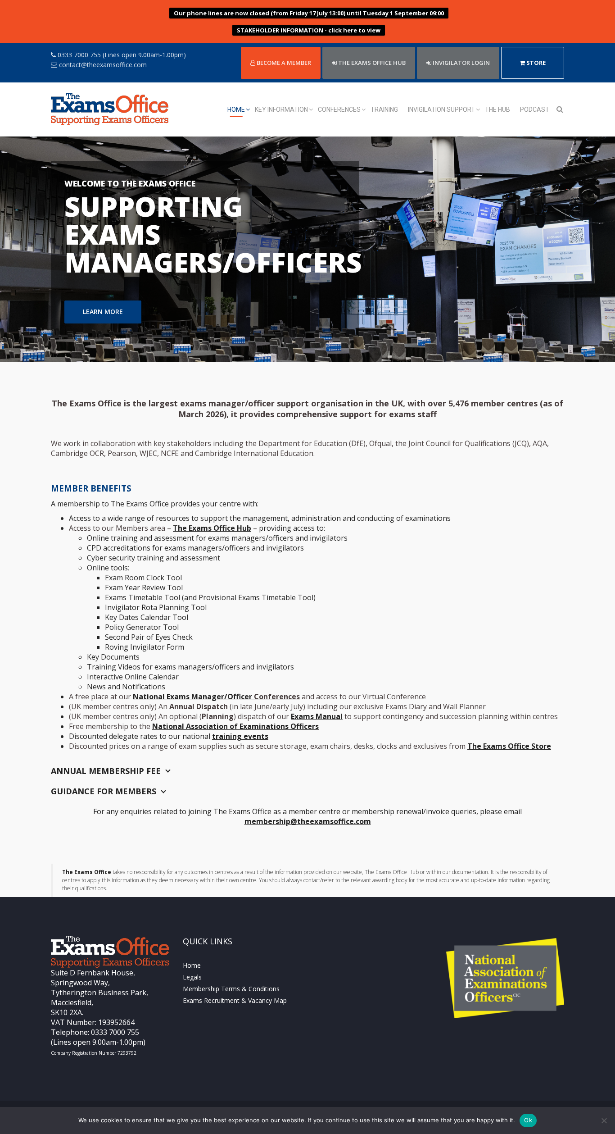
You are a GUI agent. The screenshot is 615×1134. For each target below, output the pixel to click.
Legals (192, 977)
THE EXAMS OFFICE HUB (371, 63)
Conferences (339, 109)
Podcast (534, 109)
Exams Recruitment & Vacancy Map (235, 1000)
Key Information (281, 109)
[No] (603, 1120)
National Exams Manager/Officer (216, 696)
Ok (528, 1120)
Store (535, 63)
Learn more (103, 307)
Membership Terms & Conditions (231, 988)
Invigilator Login (460, 63)
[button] (46, 249)
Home (236, 109)
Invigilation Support (441, 109)
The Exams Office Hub (212, 528)
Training (384, 109)
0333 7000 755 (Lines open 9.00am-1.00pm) (121, 54)
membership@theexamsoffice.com (307, 821)
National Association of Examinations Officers (235, 726)
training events (240, 736)
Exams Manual (317, 716)
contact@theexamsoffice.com (102, 64)
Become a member (283, 63)
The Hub (497, 109)
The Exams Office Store (509, 746)
